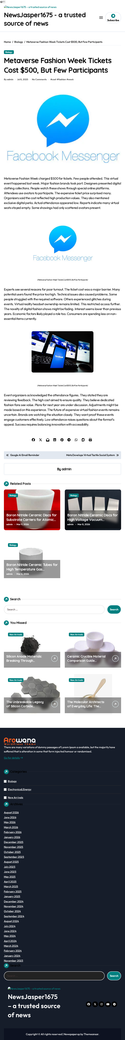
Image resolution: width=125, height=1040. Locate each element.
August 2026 (11, 812)
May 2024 (10, 936)
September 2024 (14, 916)
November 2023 (13, 960)
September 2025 (14, 856)
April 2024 (10, 941)
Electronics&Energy (19, 789)
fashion (62, 79)
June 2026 (10, 817)
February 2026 (13, 832)
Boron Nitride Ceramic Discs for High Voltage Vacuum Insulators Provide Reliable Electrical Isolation (92, 522)
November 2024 (13, 906)
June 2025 (10, 871)
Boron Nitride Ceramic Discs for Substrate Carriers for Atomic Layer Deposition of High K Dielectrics (31, 522)
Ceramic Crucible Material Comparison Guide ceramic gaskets (86, 660)
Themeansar (91, 1034)
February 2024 (13, 950)
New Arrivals (15, 634)
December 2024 (14, 901)
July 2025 (9, 866)
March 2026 (11, 827)
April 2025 (10, 881)
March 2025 (11, 886)
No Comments (39, 79)
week (71, 79)
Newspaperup (72, 1034)
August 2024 (11, 921)
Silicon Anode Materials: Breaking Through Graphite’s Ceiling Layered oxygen (25, 662)
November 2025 (13, 847)
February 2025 (13, 891)
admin (66, 469)
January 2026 (12, 837)
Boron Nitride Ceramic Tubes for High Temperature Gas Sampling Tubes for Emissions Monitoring (32, 571)
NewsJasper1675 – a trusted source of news (34, 1005)
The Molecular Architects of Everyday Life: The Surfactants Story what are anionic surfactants (85, 708)
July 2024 (9, 926)
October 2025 (12, 852)
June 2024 (10, 931)
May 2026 (10, 822)
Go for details (12, 757)
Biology (8, 52)
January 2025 (12, 896)
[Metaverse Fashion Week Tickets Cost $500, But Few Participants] (62, 243)
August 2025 (11, 861)
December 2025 (13, 842)
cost (54, 79)
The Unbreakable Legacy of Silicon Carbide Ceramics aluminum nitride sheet (26, 708)
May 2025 (10, 876)
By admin (8, 79)
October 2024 (12, 911)
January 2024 (12, 955)
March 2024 (11, 945)
